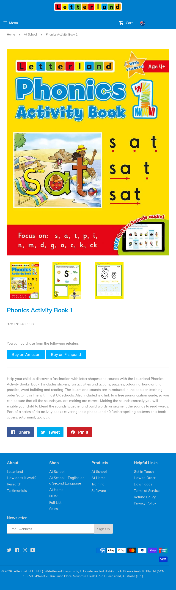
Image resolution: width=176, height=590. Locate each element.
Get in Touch (144, 471)
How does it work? (21, 478)
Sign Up (103, 529)
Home (11, 34)
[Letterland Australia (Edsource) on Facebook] (17, 550)
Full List (55, 502)
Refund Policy (145, 497)
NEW (53, 496)
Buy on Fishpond (66, 354)
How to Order (144, 478)
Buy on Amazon (26, 354)
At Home (56, 490)
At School (30, 34)
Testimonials (17, 490)
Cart (129, 23)
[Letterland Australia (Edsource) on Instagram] (25, 550)
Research (14, 484)
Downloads (143, 484)
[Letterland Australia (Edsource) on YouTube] (32, 550)
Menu (13, 23)
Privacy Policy (145, 503)
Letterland (15, 471)
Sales (53, 509)
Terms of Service (147, 490)
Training (97, 484)
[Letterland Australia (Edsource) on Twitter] (9, 550)
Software (98, 490)
